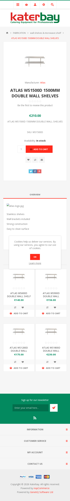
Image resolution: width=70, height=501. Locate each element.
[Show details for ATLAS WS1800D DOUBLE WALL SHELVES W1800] (51, 331)
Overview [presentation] (35, 194)
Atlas (42, 82)
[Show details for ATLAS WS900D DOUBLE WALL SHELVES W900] (51, 277)
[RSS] (35, 417)
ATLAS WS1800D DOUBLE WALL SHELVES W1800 (51, 350)
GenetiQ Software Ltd (41, 492)
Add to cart (41, 149)
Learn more (35, 263)
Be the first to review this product (35, 105)
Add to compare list (35, 160)
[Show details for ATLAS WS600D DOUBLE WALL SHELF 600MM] (18, 277)
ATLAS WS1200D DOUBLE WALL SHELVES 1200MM (19, 350)
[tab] (35, 195)
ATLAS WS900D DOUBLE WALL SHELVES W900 (51, 296)
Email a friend (42, 160)
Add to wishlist (28, 160)
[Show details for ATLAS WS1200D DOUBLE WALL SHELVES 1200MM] (18, 331)
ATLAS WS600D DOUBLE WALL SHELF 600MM (19, 296)
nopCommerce (41, 488)
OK (35, 257)
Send (54, 408)
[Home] (7, 33)
